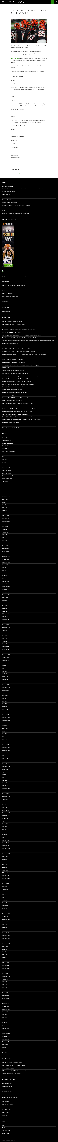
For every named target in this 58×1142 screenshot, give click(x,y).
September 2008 (6, 976)
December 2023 (6, 521)
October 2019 (5, 657)
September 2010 (6, 919)
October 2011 (5, 883)
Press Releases (5, 288)
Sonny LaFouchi (6, 1109)
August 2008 (5, 979)
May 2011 (4, 897)
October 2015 (5, 769)
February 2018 (5, 712)
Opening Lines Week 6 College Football (11, 332)
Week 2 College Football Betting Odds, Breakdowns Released (16, 381)
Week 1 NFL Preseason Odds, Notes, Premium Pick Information (17, 411)
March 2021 (5, 611)
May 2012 (4, 864)
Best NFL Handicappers (7, 186)
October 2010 (5, 916)
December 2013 (6, 812)
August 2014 (5, 799)
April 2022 (4, 575)
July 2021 (4, 600)
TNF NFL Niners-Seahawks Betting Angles (12, 321)
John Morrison (5, 1107)
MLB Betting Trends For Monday (9, 425)
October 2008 (5, 973)
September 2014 (6, 796)
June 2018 (4, 701)
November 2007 (6, 1003)
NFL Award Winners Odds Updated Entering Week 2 (14, 357)
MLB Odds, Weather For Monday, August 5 (12, 427)
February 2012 (5, 872)
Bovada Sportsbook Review (8, 191)
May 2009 (4, 954)
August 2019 (5, 663)
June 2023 (4, 537)
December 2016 (6, 747)
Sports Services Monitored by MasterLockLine (13, 208)
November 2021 (6, 589)
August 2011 (5, 889)
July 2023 (4, 534)
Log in (3, 1125)
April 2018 (4, 706)
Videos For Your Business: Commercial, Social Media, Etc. (15, 213)
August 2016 (5, 753)
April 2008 (4, 990)
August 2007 (5, 1011)
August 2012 (5, 856)
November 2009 (6, 938)
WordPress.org (5, 1133)
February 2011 (5, 905)
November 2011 (6, 881)
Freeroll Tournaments (7, 1086)
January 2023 (5, 551)
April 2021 (4, 608)
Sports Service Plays (7, 478)
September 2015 (6, 772)
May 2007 (4, 1020)
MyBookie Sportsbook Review (9, 199)
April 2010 (4, 927)
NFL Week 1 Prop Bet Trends (9, 367)
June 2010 (4, 924)
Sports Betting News (7, 293)
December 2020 (6, 619)
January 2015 (5, 785)
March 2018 (5, 709)
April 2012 (4, 867)
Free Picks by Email (6, 445)
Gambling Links (5, 448)
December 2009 (6, 935)
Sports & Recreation (7, 290)
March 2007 (5, 1025)
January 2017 (5, 744)
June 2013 (4, 829)
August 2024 (5, 499)
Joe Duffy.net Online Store (8, 451)
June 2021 (4, 603)
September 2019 (6, 660)
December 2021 (6, 586)
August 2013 (5, 823)
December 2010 (6, 911)
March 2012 (5, 870)
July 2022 (4, 567)
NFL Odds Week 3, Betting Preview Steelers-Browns (23, 162)
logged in (20, 173)
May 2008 (4, 987)
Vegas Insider (5, 1115)
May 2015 (4, 780)
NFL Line (4, 462)
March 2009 (5, 960)
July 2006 (4, 1047)
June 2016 (4, 755)
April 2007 (4, 1022)
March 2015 (5, 782)
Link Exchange (5, 454)
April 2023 (4, 543)
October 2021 (5, 592)
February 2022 (5, 581)
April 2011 (4, 900)
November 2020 (6, 622)
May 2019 (4, 671)
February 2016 (5, 761)
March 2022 (5, 578)
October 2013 (5, 818)
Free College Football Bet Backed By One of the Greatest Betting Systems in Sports (21, 335)
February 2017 (5, 742)
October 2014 (5, 793)
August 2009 (5, 946)
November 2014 (6, 791)
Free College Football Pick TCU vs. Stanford (12, 387)
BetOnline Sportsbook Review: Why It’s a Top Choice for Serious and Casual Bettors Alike (23, 189)
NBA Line (4, 459)
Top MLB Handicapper (7, 210)
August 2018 (5, 695)
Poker (3, 465)
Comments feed (6, 1130)
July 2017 (4, 731)
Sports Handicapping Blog (8, 475)
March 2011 (5, 902)
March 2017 (5, 739)
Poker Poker (5, 1089)
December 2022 (6, 554)
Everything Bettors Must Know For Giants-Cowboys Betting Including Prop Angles (21, 337)
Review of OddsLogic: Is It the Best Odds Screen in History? (16, 205)
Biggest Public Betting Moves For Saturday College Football (16, 348)
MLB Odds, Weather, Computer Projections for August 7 (15, 414)
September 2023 (6, 529)
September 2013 (6, 821)
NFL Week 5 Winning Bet (8, 327)
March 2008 (5, 992)
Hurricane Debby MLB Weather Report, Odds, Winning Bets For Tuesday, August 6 (21, 419)
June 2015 (4, 777)
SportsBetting (15, 58)
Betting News (5, 437)
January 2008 (5, 998)
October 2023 (5, 526)
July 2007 (4, 1014)
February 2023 (5, 548)
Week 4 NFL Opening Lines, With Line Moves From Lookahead (16, 346)
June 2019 (4, 668)
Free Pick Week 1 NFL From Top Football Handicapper (15, 373)
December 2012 (6, 845)
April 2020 (4, 641)
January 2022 (5, 584)
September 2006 (6, 1041)
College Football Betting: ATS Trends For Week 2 (13, 370)
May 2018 (4, 703)
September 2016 (6, 750)
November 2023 (6, 524)
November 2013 (6, 815)
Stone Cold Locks (6, 484)
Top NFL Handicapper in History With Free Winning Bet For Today (17, 403)
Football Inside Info (15, 156)
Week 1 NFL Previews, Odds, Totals (10, 422)
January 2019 (5, 682)
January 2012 (5, 875)
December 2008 (6, 968)
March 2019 (5, 676)
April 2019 (4, 673)
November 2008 (6, 971)
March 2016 (5, 758)
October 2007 (5, 1006)
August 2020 (5, 630)
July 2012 (4, 859)
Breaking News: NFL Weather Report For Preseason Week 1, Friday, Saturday (20, 408)
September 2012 (6, 853)
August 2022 (5, 564)
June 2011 (4, 894)
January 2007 (5, 1031)
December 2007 (6, 1001)
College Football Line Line (8, 443)
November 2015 (6, 766)
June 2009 (4, 951)
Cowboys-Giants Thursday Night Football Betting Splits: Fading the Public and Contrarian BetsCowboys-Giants (28, 340)
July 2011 (4, 892)
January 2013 (5, 842)
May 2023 (4, 540)
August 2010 (5, 922)
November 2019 (6, 654)
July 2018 (4, 698)
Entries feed (5, 1127)
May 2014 (4, 807)
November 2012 (6, 848)
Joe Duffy (32, 16)
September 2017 (6, 725)
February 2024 (5, 515)
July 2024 (4, 502)
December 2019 (6, 652)
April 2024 (4, 510)
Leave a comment (41, 16)
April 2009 (4, 957)
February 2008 (5, 995)
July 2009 (4, 949)
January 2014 (5, 810)
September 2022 (6, 562)
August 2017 (5, 728)
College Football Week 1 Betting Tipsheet (12, 389)
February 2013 (5, 840)
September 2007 (6, 1009)
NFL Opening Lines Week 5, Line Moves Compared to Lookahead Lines (18, 329)
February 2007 (5, 1028)
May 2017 (4, 736)
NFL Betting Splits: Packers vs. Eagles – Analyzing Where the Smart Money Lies (20, 365)
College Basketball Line (7, 440)
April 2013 (4, 834)
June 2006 (4, 1050)
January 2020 (5, 649)
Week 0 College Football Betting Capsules (12, 400)
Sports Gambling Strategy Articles (10, 296)
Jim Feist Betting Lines (7, 1104)
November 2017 (6, 720)
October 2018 (5, 690)
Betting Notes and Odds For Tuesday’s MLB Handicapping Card (17, 416)
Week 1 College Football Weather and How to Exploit (14, 392)
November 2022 (6, 556)
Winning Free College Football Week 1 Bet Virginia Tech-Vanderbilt (18, 384)
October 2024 (5, 494)
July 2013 (4, 826)
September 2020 (6, 627)
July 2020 (4, 633)
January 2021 (5, 616)
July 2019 (4, 665)
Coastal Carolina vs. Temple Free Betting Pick (12, 359)
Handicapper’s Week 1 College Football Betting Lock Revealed (16, 397)
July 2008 (4, 981)
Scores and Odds (6, 467)
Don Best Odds (5, 1101)
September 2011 (6, 886)
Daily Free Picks (6, 194)
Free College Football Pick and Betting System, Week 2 (15, 378)
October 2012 (5, 851)
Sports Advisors (6, 1112)
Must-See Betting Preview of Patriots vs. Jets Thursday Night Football (18, 351)
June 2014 (4, 804)
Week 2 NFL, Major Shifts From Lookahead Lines (13, 362)
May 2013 (4, 832)
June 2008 (4, 984)
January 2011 (5, 908)
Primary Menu (56, 2)
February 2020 (5, 646)
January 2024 (5, 518)
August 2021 (5, 597)
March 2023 (5, 545)
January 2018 (5, 714)
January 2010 (5, 932)
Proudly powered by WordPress (8, 1140)
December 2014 (6, 788)
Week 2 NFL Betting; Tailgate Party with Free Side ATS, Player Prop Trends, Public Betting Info (24, 354)
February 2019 (5, 679)
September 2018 (6, 693)
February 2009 (5, 962)
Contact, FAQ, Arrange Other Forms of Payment (13, 285)
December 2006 (6, 1033)
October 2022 (5, 559)
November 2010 (6, 913)
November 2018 (6, 687)
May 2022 (4, 573)
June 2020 (4, 635)
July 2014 (4, 802)
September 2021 (6, 594)
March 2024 (5, 513)
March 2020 (5, 643)
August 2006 (5, 1044)
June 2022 (4, 570)
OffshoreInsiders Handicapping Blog (13, 2)
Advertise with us (6, 311)
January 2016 (5, 763)
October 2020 (5, 624)
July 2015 (4, 774)
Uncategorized (15, 7)
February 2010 (5, 930)
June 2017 (4, 733)
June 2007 (4, 1017)
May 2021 (4, 605)
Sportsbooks (5, 481)
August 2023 (5, 532)
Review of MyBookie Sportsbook (9, 202)
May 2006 (4, 1052)
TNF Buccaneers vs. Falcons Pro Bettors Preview (13, 324)
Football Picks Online (7, 1083)
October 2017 (5, 723)
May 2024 (4, 507)
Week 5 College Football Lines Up (10, 343)
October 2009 (5, 941)
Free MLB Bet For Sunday (8, 406)
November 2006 (6, 1036)
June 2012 (4, 862)
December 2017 (6, 717)
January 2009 (5, 965)
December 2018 (6, 684)
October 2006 (5, 1039)
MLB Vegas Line (6, 456)
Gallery (15, 16)
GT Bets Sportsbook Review (8, 197)
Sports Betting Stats (6, 470)
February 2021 (5, 613)
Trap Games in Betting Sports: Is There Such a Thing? (14, 395)
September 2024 (6, 496)
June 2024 (4, 504)
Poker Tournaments (6, 1091)
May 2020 (4, 638)
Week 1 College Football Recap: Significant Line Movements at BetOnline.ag (20, 376)
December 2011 (6, 878)
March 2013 (5, 837)
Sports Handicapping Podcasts (9, 299)
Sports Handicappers (7, 473)
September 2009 (6, 943)
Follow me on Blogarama (23, 276)
